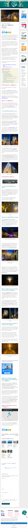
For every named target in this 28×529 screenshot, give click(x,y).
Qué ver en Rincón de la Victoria (23, 70)
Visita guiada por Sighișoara (7, 74)
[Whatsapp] (8, 32)
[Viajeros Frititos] (14, 4)
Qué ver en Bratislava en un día (15, 445)
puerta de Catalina (12, 127)
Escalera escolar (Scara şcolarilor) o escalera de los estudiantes (10, 79)
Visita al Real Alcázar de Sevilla (23, 76)
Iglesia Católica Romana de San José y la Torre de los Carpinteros (10, 77)
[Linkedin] (6, 32)
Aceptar (14, 523)
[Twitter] (4, 32)
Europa (3, 23)
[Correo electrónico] (26, 0)
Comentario (4, 478)
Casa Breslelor (14, 149)
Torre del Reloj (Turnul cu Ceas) (7, 73)
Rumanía (5, 23)
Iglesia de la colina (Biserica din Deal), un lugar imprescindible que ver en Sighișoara (9, 81)
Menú (26, 7)
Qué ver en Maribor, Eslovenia (3, 445)
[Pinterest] (24, 0)
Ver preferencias (14, 527)
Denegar (14, 525)
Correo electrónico (5, 492)
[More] (10, 32)
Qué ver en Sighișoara (6, 72)
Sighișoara (8, 23)
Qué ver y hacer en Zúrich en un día (10, 445)
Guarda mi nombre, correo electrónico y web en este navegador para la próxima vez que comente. (9, 500)
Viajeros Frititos (5, 28)
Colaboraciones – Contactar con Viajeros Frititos (10, 515)
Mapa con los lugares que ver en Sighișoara (8, 82)
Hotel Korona (4, 97)
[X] (23, 0)
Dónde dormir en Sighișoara (6, 71)
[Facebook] (22, 0)
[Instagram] (25, 0)
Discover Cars (11, 106)
